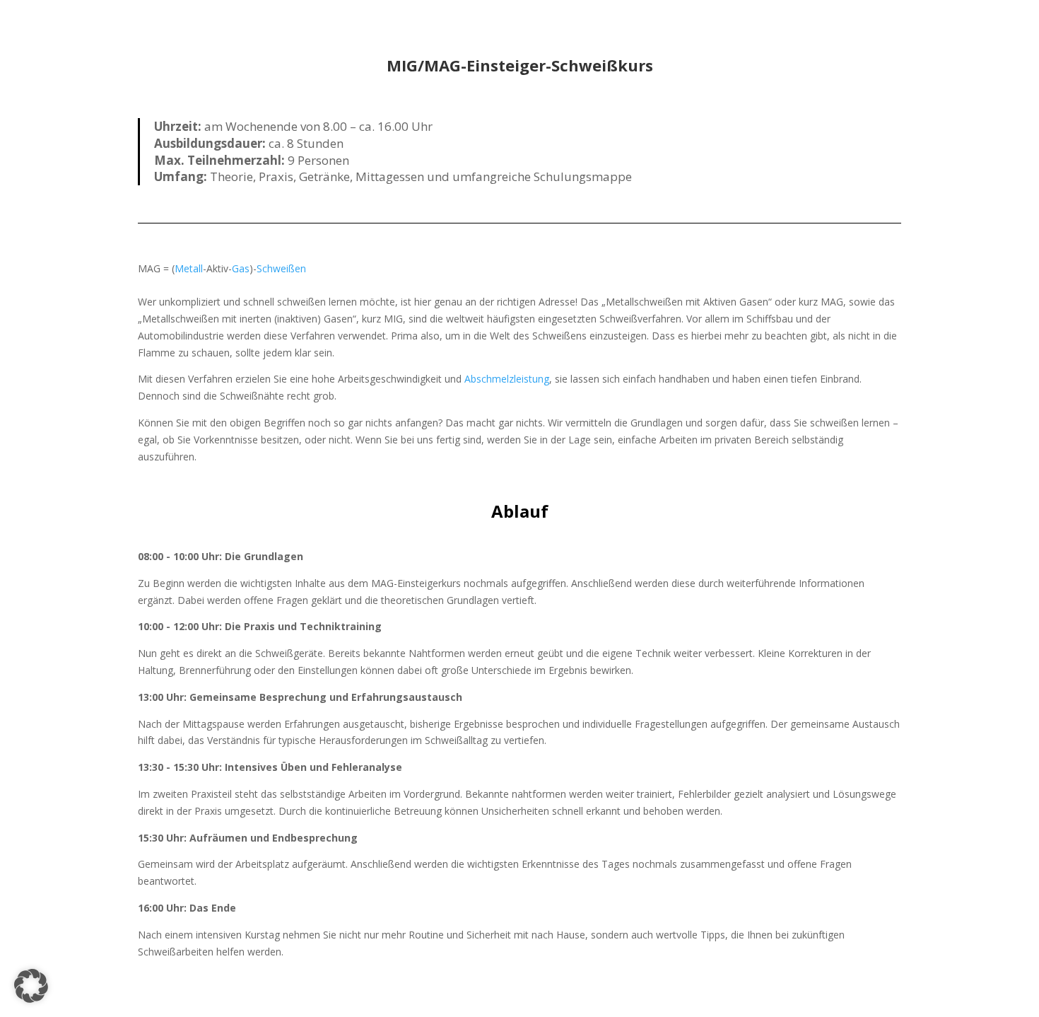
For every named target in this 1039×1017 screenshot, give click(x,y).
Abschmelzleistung (506, 378)
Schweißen (281, 268)
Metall (189, 268)
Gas (241, 268)
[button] (31, 986)
